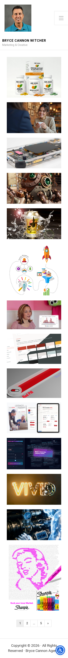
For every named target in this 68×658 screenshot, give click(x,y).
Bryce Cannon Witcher (24, 40)
